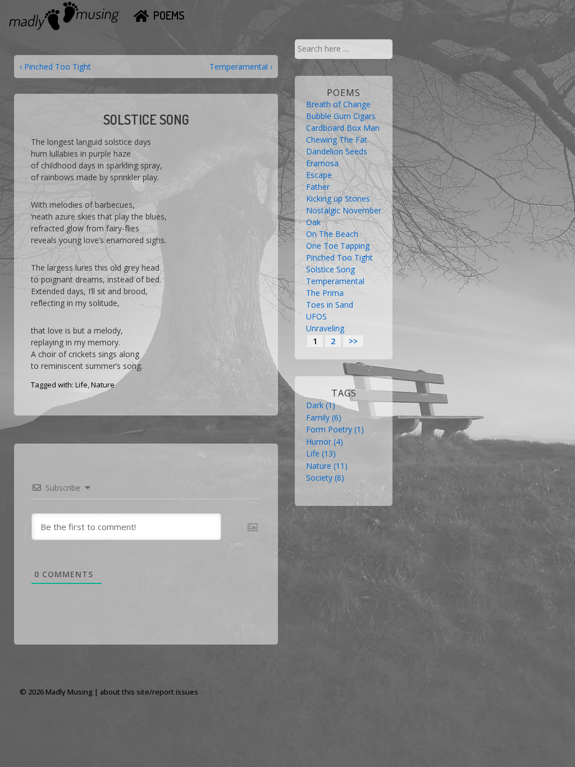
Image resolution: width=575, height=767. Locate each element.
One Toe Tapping (337, 245)
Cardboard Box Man (343, 127)
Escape (319, 175)
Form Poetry (335, 429)
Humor (324, 441)
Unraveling (325, 328)
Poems (169, 15)
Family (323, 417)
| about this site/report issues (146, 692)
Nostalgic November (343, 210)
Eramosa (322, 163)
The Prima (325, 292)
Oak (313, 222)
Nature (103, 385)
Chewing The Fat (336, 139)
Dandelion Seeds (336, 151)
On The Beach (332, 234)
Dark (320, 405)
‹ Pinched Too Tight (55, 66)
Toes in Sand (329, 304)
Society (325, 477)
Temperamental (335, 281)
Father (318, 186)
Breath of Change (338, 104)
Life (81, 385)
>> (353, 341)
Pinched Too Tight (339, 257)
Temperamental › (240, 66)
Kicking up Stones (338, 198)
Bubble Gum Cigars (341, 116)
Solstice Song (330, 269)
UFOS (316, 316)
